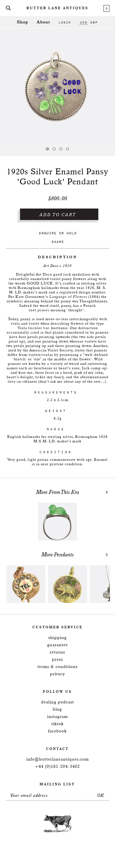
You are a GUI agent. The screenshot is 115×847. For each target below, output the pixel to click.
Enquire (47, 233)
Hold (71, 233)
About (43, 22)
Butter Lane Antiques (57, 8)
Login (64, 22)
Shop (22, 22)
